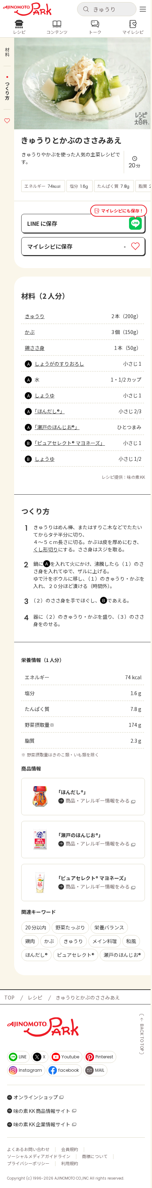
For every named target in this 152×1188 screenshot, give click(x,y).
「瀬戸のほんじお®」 (57, 427)
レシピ (35, 997)
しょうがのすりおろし (59, 363)
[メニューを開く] (142, 9)
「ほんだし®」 (50, 411)
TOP (9, 997)
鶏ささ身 (35, 347)
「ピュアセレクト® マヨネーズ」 (70, 442)
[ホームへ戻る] (27, 9)
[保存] (7, 119)
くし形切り (45, 549)
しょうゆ (44, 395)
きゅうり (35, 316)
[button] (106, 9)
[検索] (86, 9)
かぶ (30, 331)
